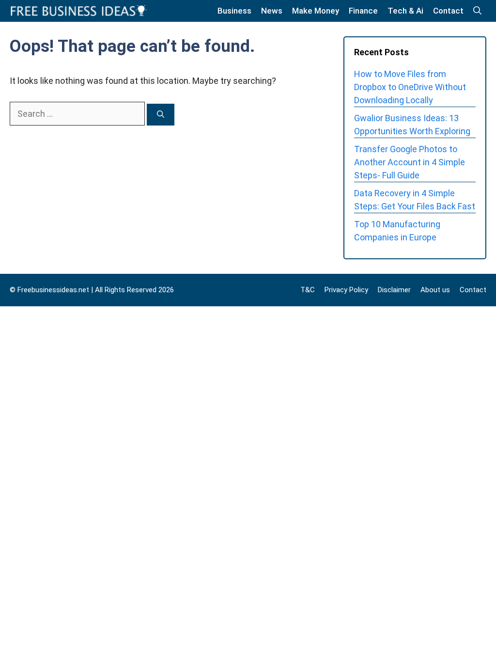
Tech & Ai (405, 11)
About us (435, 289)
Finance (363, 11)
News (271, 11)
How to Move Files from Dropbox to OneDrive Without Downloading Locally (410, 87)
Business (234, 11)
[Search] (160, 115)
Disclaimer (394, 289)
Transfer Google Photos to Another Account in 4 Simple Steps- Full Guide (409, 162)
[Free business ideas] (79, 11)
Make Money (315, 11)
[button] (477, 11)
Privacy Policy (346, 289)
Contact (448, 11)
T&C (307, 289)
